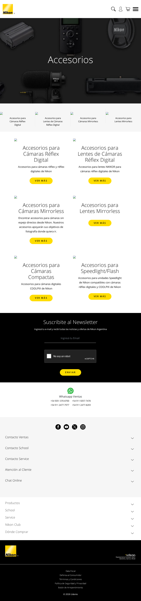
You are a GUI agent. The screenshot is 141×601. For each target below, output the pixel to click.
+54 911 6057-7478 (81, 400)
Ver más (41, 180)
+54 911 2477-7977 (60, 404)
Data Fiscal (70, 571)
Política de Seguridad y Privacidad (70, 583)
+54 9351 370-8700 (60, 400)
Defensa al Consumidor (71, 575)
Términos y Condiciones (70, 579)
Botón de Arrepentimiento (70, 587)
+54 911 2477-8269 (81, 404)
